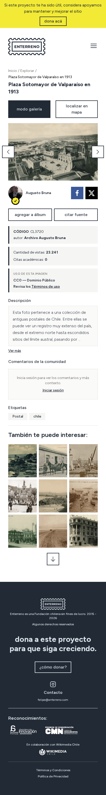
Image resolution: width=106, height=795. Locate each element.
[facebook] (77, 193)
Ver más (14, 350)
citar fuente (76, 214)
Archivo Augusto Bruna (45, 238)
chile (37, 416)
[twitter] (91, 193)
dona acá (53, 21)
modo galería (29, 109)
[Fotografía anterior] (8, 152)
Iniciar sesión (53, 390)
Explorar (27, 71)
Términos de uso (45, 286)
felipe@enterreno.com (53, 700)
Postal (17, 416)
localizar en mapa (77, 109)
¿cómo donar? (53, 667)
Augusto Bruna (38, 193)
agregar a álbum (30, 214)
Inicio (12, 71)
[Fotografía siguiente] (98, 152)
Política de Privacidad (53, 776)
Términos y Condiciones (53, 770)
